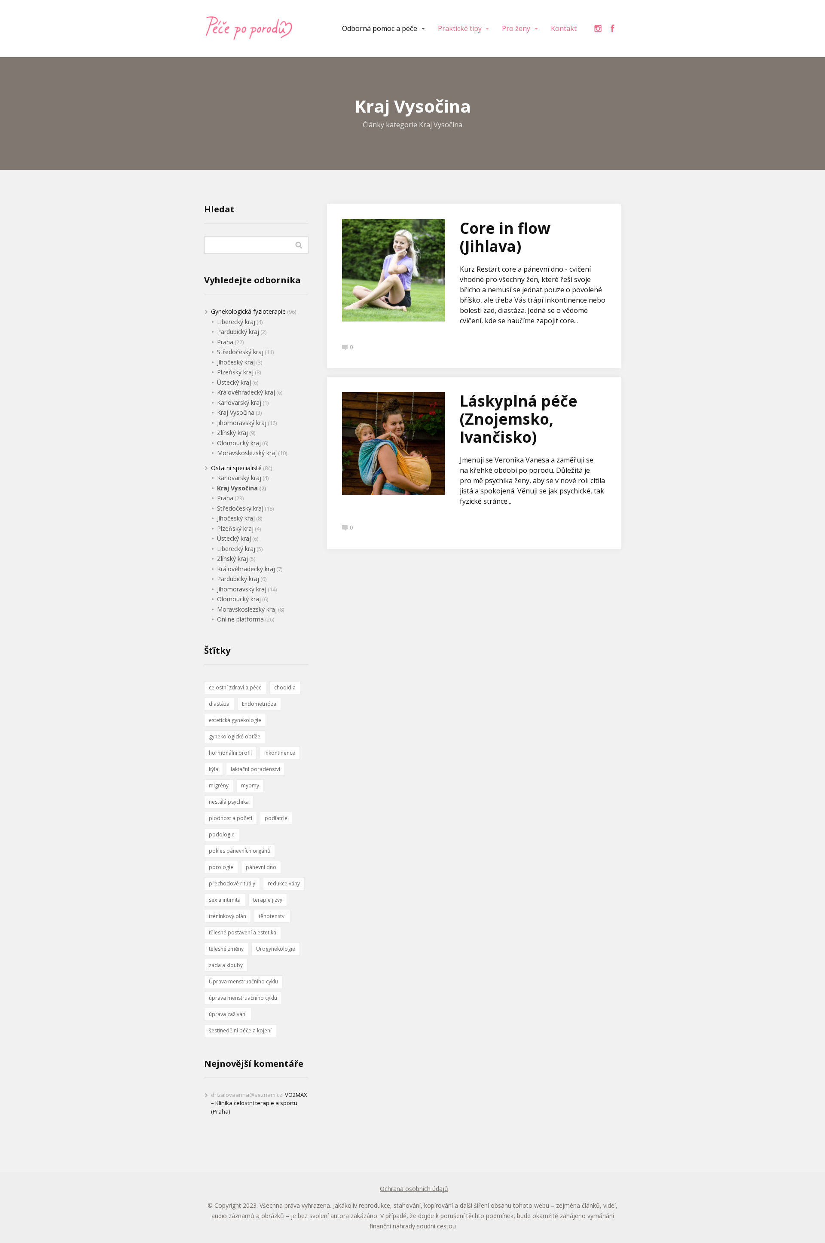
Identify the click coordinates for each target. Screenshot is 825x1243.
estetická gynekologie (235, 720)
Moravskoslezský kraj (247, 453)
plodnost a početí (230, 818)
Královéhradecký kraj (246, 392)
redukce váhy (284, 883)
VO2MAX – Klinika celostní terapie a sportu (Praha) (259, 1103)
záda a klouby (226, 965)
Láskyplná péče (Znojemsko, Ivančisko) (519, 419)
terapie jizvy (267, 899)
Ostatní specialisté (236, 468)
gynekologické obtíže (234, 736)
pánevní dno (261, 867)
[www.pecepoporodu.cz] (249, 28)
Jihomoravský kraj (241, 423)
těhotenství (272, 916)
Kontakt (564, 28)
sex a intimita (225, 899)
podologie (222, 834)
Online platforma (240, 619)
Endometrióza (259, 703)
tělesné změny (226, 948)
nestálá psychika (229, 801)
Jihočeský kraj (236, 362)
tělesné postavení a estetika (242, 932)
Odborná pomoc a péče (379, 28)
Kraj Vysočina (235, 412)
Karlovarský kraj (239, 402)
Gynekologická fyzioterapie (248, 311)
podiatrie (276, 818)
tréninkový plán (227, 916)
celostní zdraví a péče (235, 687)
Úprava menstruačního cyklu (243, 981)
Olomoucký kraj (239, 443)
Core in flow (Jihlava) (505, 237)
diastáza (219, 703)
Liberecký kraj (236, 322)
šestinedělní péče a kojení (240, 1030)
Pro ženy (516, 28)
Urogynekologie (275, 948)
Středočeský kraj (240, 352)
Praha (225, 342)
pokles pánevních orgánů (239, 850)
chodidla (285, 687)
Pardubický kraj (238, 332)
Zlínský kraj (232, 433)
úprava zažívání (228, 1014)
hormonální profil (230, 752)
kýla (213, 769)
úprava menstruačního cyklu (243, 997)
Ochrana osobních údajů (414, 1189)
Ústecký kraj (234, 382)
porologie (221, 867)
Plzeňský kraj (235, 372)
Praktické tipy (460, 28)
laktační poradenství (255, 769)
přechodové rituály (232, 883)
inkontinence (279, 752)
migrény (219, 785)
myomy (250, 785)
